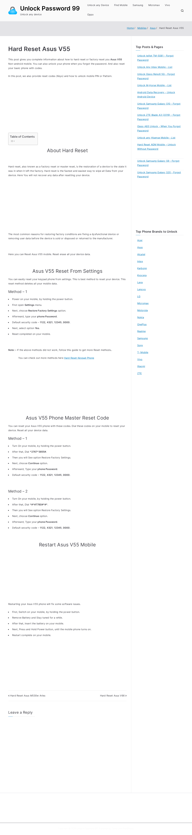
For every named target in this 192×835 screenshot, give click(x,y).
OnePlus (142, 324)
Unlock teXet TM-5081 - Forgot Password (155, 57)
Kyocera (142, 275)
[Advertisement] (67, 111)
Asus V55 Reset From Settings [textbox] (67, 271)
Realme (141, 331)
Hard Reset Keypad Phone (79, 357)
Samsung (138, 5)
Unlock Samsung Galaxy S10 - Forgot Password (158, 106)
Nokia (140, 317)
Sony (140, 345)
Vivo (167, 5)
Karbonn (142, 268)
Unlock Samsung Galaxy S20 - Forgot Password (159, 174)
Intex (140, 261)
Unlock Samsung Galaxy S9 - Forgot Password (158, 163)
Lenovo (141, 289)
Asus (140, 247)
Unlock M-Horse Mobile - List (154, 85)
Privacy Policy (107, 810)
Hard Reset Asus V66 (112, 695)
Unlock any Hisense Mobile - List (156, 137)
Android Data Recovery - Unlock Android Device (156, 94)
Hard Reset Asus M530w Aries (27, 695)
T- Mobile (142, 352)
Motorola (142, 310)
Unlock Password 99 (50, 8)
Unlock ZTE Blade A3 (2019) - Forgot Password (158, 117)
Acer (140, 240)
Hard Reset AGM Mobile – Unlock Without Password (156, 146)
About (103, 804)
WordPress (128, 828)
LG (138, 296)
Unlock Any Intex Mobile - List (154, 67)
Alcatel (141, 254)
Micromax (154, 5)
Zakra (115, 828)
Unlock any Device (98, 5)
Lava (140, 282)
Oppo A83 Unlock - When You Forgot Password (159, 128)
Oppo (90, 14)
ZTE (139, 373)
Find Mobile (121, 5)
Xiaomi (141, 366)
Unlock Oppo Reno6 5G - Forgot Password (156, 76)
